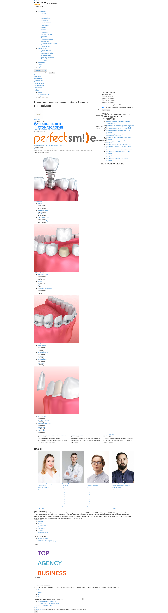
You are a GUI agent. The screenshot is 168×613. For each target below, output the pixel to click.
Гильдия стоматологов (77, 435)
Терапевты (44, 38)
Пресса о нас (41, 528)
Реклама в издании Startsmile (46, 540)
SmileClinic (37, 119)
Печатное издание (43, 525)
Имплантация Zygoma (44, 221)
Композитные (41, 427)
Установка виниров (39, 415)
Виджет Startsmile (43, 532)
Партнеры (40, 530)
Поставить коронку (46, 52)
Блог (39, 67)
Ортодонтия (44, 20)
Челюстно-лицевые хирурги (49, 43)
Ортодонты (44, 32)
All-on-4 (40, 203)
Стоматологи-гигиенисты (48, 45)
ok (38, 594)
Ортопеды (44, 36)
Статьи (40, 64)
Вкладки (40, 278)
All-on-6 (40, 214)
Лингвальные (41, 356)
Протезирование (46, 24)
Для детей (44, 59)
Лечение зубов (45, 18)
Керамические (42, 349)
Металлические (42, 359)
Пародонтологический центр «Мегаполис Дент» (48, 129)
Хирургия (43, 27)
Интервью (40, 66)
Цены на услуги (42, 48)
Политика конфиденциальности (47, 601)
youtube (40, 593)
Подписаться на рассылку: (42, 599)
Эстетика (43, 29)
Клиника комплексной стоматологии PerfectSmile (48, 145)
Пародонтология (46, 22)
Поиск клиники (42, 11)
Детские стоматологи (47, 34)
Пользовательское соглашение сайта (48, 603)
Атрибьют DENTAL (109, 435)
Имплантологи (45, 41)
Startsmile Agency (48, 606)
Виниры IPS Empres (43, 420)
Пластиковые (41, 363)
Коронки (40, 281)
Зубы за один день (43, 274)
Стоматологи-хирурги (47, 39)
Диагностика (44, 15)
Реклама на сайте (43, 538)
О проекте (40, 521)
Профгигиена (45, 25)
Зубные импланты (43, 210)
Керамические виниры (44, 423)
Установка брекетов (46, 55)
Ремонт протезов (42, 292)
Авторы (40, 523)
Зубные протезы (42, 285)
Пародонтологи (45, 46)
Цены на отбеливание (47, 57)
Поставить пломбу (46, 50)
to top (35, 607)
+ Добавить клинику (40, 70)
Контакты (40, 534)
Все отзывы (41, 444)
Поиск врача (41, 31)
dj (38, 589)
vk (38, 591)
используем (39, 609)
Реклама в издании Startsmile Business (49, 542)
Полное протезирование (45, 288)
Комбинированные (43, 352)
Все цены (44, 60)
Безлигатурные (42, 345)
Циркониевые (41, 430)
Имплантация (45, 17)
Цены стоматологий (43, 94)
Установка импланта (47, 53)
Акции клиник (41, 62)
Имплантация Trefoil (43, 217)
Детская (43, 13)
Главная (40, 92)
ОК (36, 611)
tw (38, 596)
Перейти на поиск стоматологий (43, 149)
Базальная (41, 207)
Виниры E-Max (42, 416)
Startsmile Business (43, 527)
